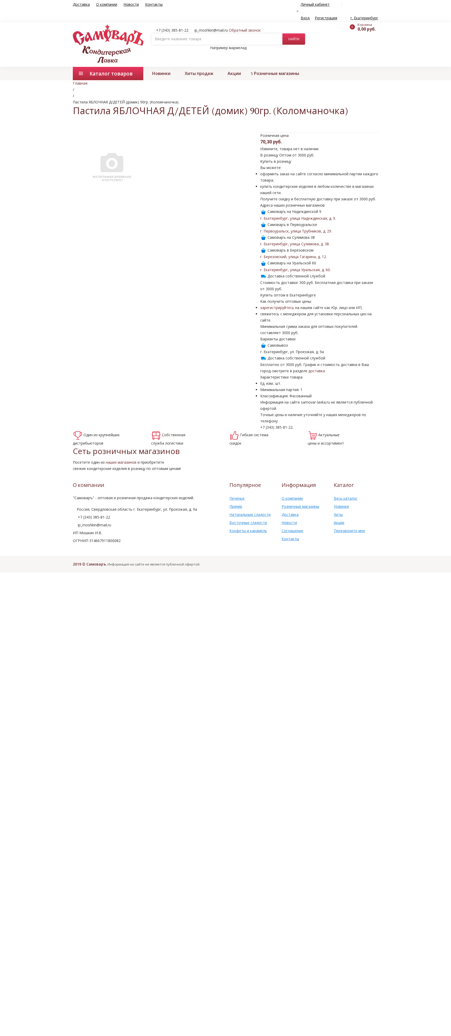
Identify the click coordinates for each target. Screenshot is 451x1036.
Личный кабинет (315, 4)
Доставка (81, 4)
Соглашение (292, 530)
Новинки (161, 73)
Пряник (235, 506)
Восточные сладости (248, 522)
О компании (106, 4)
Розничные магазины (276, 73)
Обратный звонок (245, 30)
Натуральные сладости (250, 514)
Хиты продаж (199, 73)
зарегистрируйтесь (277, 307)
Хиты (338, 514)
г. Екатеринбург (364, 17)
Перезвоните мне (349, 530)
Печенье (237, 498)
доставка (316, 370)
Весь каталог (346, 498)
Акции (234, 73)
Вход (305, 17)
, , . (298, 218)
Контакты (154, 4)
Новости (131, 4)
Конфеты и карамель (248, 530)
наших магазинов (121, 462)
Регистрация (326, 17)
